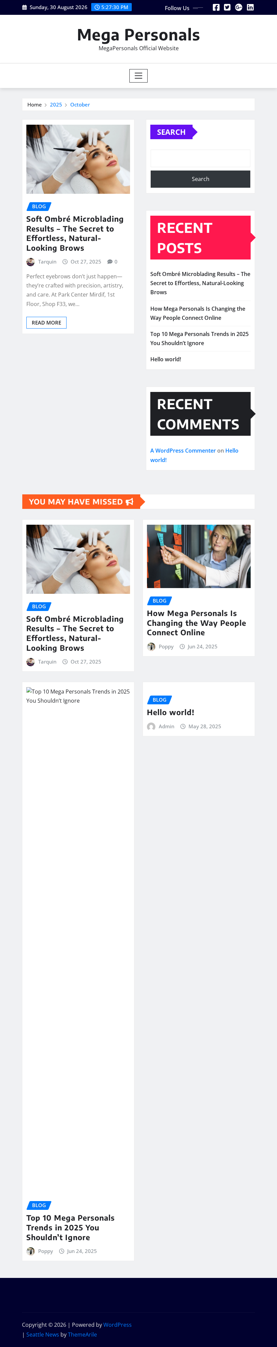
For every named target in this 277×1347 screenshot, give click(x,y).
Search (171, 132)
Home (34, 104)
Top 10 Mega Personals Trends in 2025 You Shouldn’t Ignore (70, 1227)
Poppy (166, 646)
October (80, 104)
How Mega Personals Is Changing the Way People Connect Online (196, 622)
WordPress (117, 1324)
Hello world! (165, 359)
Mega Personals (138, 34)
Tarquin (47, 261)
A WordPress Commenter (183, 450)
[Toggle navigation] (138, 76)
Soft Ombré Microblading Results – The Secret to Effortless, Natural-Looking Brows (75, 233)
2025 (56, 104)
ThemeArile (82, 1334)
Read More (46, 322)
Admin (166, 726)
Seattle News (42, 1334)
